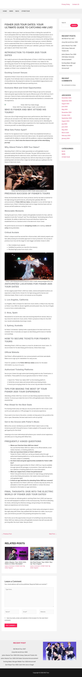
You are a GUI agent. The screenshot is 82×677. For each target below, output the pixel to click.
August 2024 (65, 121)
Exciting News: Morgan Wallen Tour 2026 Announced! (69, 65)
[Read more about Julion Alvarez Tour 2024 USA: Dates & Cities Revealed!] (16, 553)
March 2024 (65, 132)
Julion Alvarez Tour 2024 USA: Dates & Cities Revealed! (15, 563)
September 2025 (67, 101)
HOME (5, 11)
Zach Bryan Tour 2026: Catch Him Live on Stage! (19, 665)
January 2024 (66, 138)
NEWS (11, 11)
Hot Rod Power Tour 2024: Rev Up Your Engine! (41, 563)
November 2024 (66, 112)
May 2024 (65, 130)
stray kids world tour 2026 (70, 42)
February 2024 (66, 135)
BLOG (17, 11)
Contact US (75, 4)
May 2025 (65, 109)
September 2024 (67, 118)
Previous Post (7, 534)
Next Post (53, 534)
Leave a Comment (9, 566)
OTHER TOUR (26, 11)
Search (64, 22)
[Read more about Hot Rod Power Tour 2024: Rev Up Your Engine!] (42, 553)
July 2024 (64, 124)
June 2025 (65, 106)
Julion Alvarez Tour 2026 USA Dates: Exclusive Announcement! (69, 56)
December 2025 (66, 98)
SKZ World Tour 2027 (68, 38)
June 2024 (65, 127)
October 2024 (66, 115)
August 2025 (65, 104)
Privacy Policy (66, 4)
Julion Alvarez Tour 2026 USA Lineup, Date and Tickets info (69, 48)
